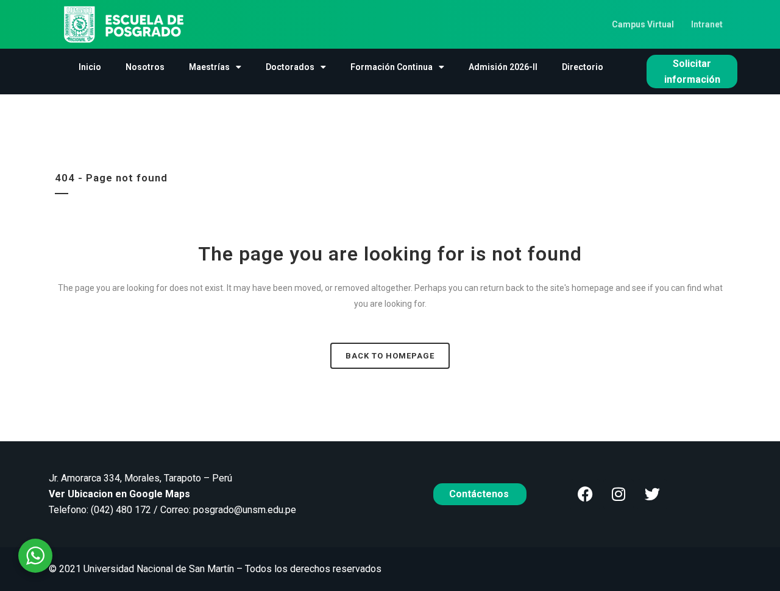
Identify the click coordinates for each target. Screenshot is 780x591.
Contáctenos (480, 494)
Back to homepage (390, 355)
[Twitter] (652, 494)
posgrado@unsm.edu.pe (244, 510)
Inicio (90, 67)
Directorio (582, 67)
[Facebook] (585, 494)
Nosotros (145, 67)
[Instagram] (618, 494)
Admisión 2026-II (503, 67)
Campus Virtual (643, 24)
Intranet (707, 24)
